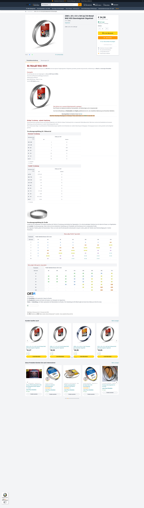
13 (51, 387)
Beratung (118, 8)
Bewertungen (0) (45, 60)
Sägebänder (30, 11)
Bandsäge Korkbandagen (58, 8)
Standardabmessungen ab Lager (106, 8)
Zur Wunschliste (60, 54)
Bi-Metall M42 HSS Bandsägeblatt (87, 385)
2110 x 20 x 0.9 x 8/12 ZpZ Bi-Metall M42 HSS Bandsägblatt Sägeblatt (36, 347)
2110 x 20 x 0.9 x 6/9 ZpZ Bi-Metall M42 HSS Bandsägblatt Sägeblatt (106, 347)
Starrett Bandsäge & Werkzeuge (89, 8)
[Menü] (7, 493)
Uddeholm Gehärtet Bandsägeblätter (50, 385)
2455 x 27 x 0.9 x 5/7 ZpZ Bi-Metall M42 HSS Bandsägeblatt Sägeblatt (59, 347)
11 (70, 387)
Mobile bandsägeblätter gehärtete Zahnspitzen (69, 385)
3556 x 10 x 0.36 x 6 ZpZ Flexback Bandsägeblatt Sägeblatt (82, 347)
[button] (116, 340)
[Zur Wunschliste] (46, 325)
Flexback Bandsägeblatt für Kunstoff (108, 385)
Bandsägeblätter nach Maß (43, 8)
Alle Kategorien (31, 8)
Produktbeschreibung (32, 60)
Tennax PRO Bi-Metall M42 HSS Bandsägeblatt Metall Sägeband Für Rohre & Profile (33, 385)
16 (89, 387)
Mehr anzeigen (115, 320)
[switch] (5, 502)
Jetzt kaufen (109, 37)
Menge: (100, 25)
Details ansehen (34, 394)
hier (81, 114)
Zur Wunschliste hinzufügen (108, 41)
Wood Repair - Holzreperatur (73, 8)
